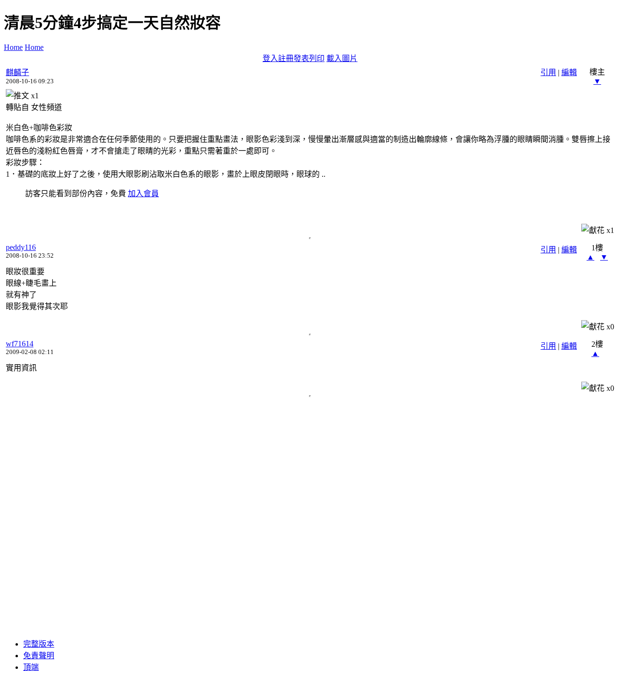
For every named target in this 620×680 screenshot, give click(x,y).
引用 (548, 72)
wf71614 (19, 344)
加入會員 (143, 193)
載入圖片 (341, 58)
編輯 (569, 72)
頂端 (31, 667)
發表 (301, 58)
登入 (270, 58)
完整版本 (38, 644)
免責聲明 (38, 655)
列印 (317, 58)
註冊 (286, 58)
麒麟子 (17, 72)
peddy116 (21, 247)
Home (13, 47)
